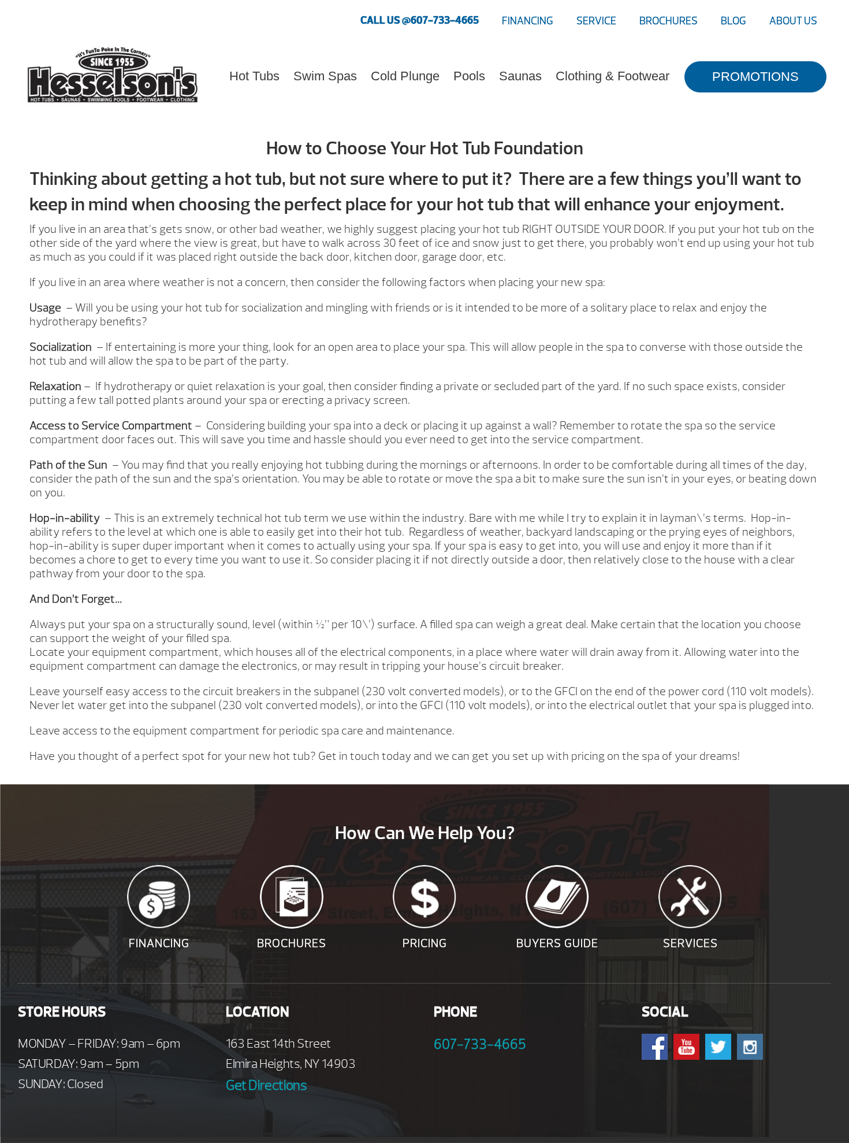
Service (596, 21)
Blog (733, 21)
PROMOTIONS (755, 76)
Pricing (425, 943)
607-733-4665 (480, 1044)
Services (690, 943)
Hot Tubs (254, 76)
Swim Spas (325, 76)
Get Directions (266, 1085)
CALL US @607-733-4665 (419, 20)
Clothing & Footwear (612, 76)
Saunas (520, 76)
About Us (793, 21)
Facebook (655, 1047)
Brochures (668, 21)
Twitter (718, 1047)
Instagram (750, 1047)
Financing (527, 21)
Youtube (686, 1047)
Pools (469, 76)
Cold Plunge (405, 76)
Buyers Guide (557, 943)
